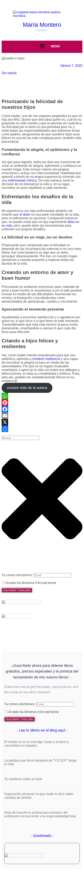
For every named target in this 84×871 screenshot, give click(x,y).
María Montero (42, 24)
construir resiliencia (46, 359)
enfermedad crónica (22, 180)
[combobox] (20, 438)
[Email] (42, 415)
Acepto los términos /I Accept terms (31, 583)
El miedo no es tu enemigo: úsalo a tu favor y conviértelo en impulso (36, 743)
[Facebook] (42, 409)
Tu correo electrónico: (18, 575)
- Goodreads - (42, 836)
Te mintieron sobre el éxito (23, 779)
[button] (42, 46)
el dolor (25, 214)
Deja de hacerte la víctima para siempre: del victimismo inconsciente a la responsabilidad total (40, 814)
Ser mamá (9, 73)
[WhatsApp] (42, 396)
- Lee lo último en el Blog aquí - (42, 730)
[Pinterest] (42, 402)
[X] (42, 422)
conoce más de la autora (27, 388)
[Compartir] (42, 428)
